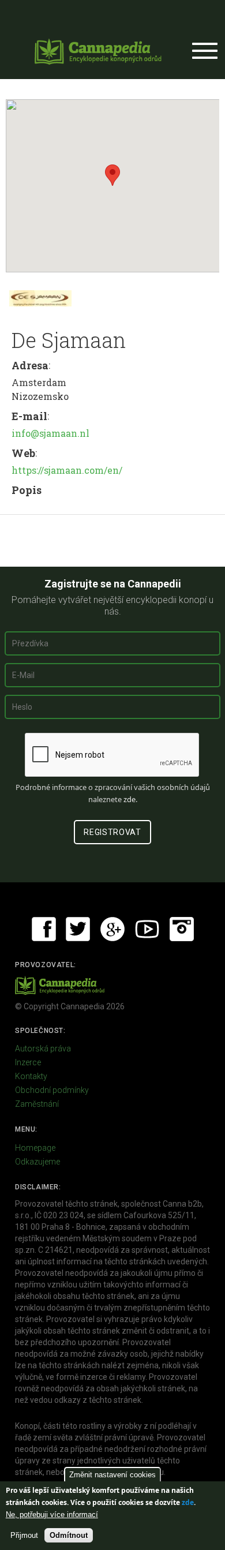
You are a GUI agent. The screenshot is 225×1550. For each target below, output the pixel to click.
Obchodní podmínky (52, 1090)
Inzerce (28, 1062)
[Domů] (98, 51)
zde (188, 1502)
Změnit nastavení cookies (112, 1474)
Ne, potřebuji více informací (52, 1514)
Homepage (35, 1147)
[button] (112, 175)
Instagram (181, 929)
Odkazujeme (37, 1161)
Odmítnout (69, 1535)
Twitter (77, 929)
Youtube (147, 929)
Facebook (43, 929)
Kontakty (31, 1076)
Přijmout (24, 1535)
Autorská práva (43, 1048)
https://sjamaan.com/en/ (67, 470)
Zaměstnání (37, 1104)
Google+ (112, 929)
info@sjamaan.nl (50, 433)
